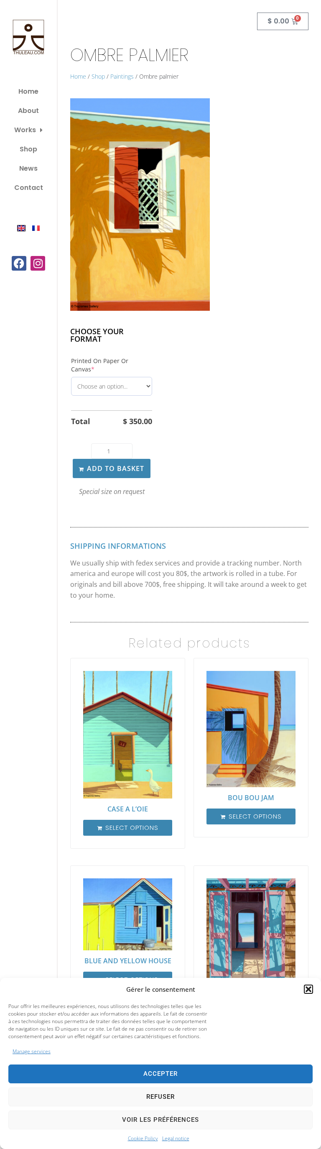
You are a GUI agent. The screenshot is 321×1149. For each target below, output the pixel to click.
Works (25, 130)
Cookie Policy (143, 1138)
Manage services (32, 1051)
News (28, 168)
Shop (28, 149)
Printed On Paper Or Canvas (99, 365)
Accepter (160, 1073)
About (28, 110)
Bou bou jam (251, 797)
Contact (28, 187)
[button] (308, 989)
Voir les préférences (160, 1119)
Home (28, 91)
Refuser (160, 1096)
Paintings (122, 76)
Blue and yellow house (127, 960)
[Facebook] (19, 263)
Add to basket (115, 468)
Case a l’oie (127, 809)
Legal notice (175, 1138)
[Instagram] (38, 263)
